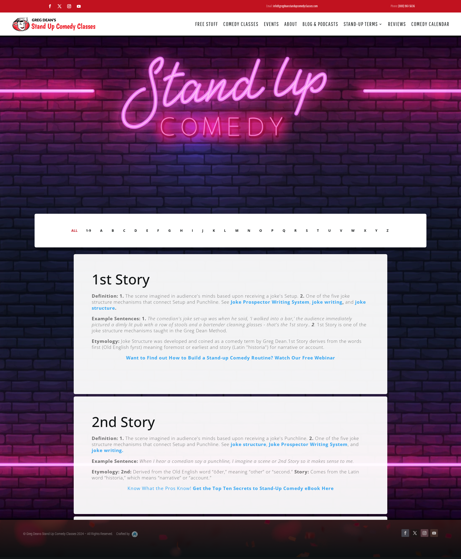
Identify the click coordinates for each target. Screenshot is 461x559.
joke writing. (107, 450)
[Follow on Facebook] (50, 6)
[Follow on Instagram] (69, 6)
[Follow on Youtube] (79, 6)
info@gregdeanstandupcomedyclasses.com (295, 6)
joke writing (327, 302)
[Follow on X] (59, 6)
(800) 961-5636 (406, 6)
